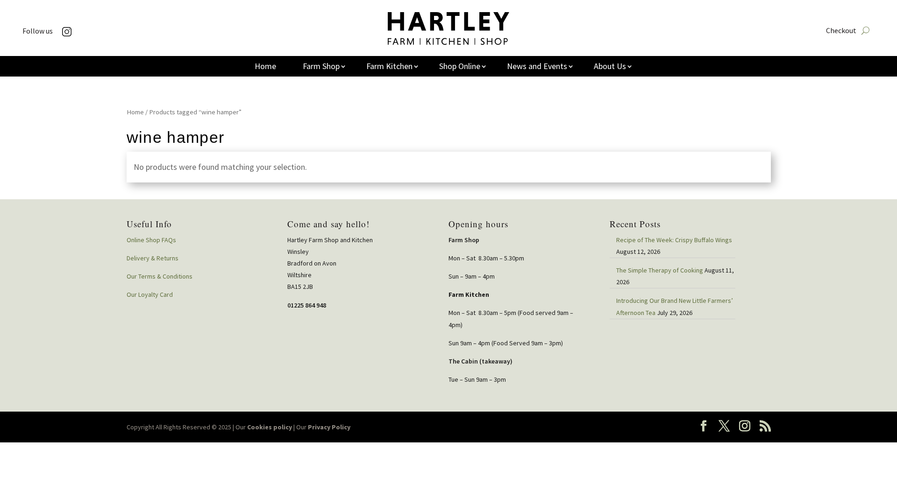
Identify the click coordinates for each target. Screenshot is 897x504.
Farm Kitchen (389, 67)
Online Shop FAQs (151, 240)
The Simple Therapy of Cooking (659, 270)
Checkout (841, 31)
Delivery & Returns (152, 258)
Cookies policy (269, 427)
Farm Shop (321, 67)
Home (265, 67)
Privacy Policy (329, 427)
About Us (610, 67)
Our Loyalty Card (150, 294)
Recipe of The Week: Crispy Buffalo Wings (674, 240)
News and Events (537, 67)
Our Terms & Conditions (159, 276)
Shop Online (459, 67)
